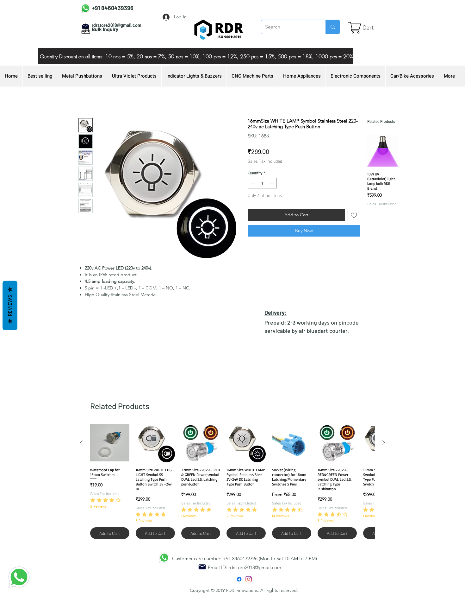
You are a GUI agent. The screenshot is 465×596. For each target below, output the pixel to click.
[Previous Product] (81, 443)
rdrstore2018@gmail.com (254, 567)
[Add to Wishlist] (354, 215)
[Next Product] (384, 443)
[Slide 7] (180, 50)
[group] (383, 184)
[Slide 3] (203, 50)
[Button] (107, 7)
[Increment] (272, 183)
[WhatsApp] (19, 577)
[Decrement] (252, 183)
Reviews (10, 305)
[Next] (337, 56)
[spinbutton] (262, 183)
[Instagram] (248, 579)
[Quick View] (383, 151)
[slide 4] (188, 50)
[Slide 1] (211, 50)
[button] (374, 27)
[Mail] (202, 567)
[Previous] (53, 56)
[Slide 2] (195, 50)
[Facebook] (239, 579)
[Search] (333, 27)
